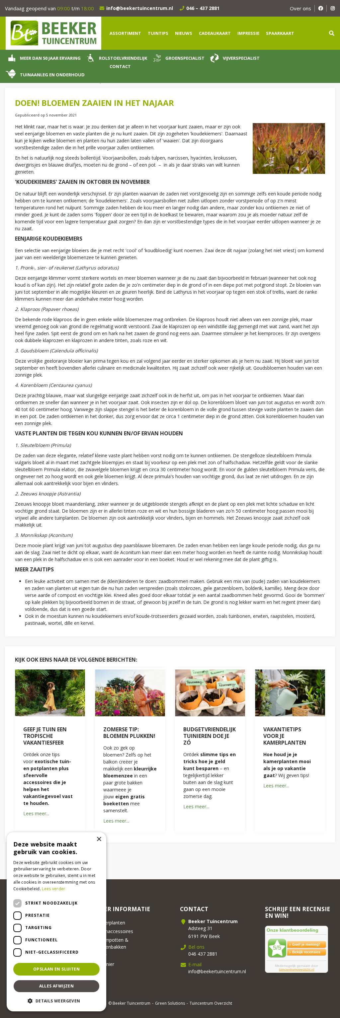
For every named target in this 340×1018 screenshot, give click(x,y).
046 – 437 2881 (202, 8)
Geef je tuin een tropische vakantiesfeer (45, 736)
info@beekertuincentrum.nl (139, 8)
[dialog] (56, 921)
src (331, 33)
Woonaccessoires (114, 931)
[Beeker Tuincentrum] (53, 33)
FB (320, 8)
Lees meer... (36, 813)
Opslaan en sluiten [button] (56, 969)
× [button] (98, 839)
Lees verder (53, 889)
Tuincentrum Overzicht (211, 1003)
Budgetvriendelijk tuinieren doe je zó (209, 736)
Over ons (300, 8)
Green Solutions (170, 1003)
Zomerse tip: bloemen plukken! (129, 733)
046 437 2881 (202, 954)
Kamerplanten (110, 922)
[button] (56, 1001)
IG (332, 8)
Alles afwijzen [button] (56, 986)
